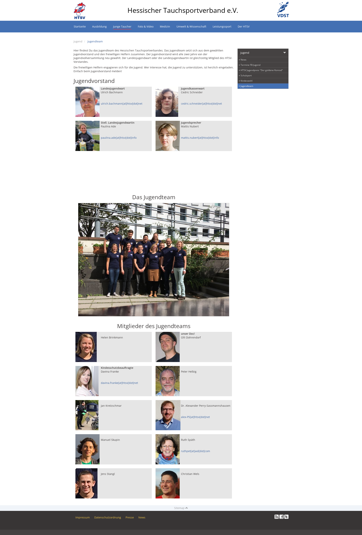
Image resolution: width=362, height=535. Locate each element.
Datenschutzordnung (107, 517)
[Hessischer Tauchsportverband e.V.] (81, 4)
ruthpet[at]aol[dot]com (195, 451)
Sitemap (179, 508)
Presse (130, 517)
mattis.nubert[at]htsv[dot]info (200, 137)
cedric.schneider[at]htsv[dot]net (201, 103)
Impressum (82, 517)
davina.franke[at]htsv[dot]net (119, 383)
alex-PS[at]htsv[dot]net (195, 417)
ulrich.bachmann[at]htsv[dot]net (121, 103)
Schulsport (246, 75)
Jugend (78, 41)
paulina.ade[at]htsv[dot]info (119, 137)
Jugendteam (95, 41)
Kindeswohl (246, 80)
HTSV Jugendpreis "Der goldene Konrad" (262, 70)
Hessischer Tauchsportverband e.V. (182, 10)
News (243, 59)
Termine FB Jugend (250, 65)
